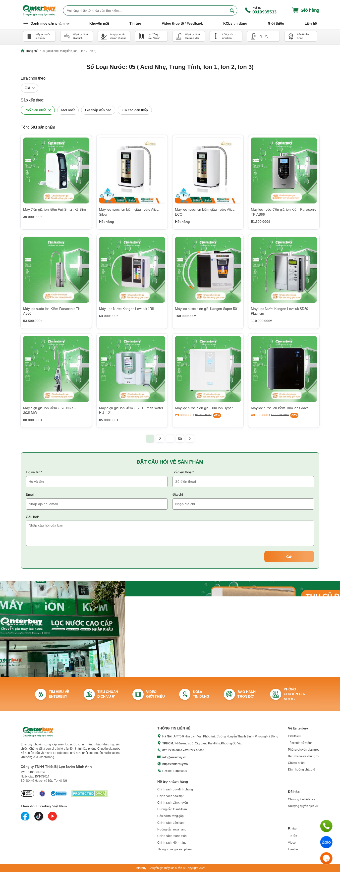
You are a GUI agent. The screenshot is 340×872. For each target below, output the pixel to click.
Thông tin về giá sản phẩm (174, 849)
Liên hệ (293, 849)
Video (292, 842)
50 (180, 439)
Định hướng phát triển (302, 769)
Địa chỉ (177, 494)
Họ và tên (34, 472)
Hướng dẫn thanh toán (172, 809)
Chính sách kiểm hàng (171, 842)
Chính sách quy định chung (175, 789)
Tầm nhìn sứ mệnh (300, 743)
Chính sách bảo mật (170, 796)
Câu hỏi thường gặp (170, 816)
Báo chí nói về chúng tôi (303, 756)
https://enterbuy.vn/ (175, 764)
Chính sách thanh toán (172, 836)
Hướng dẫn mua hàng (171, 829)
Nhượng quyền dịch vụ (303, 806)
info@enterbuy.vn (174, 757)
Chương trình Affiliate (301, 799)
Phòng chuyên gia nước (303, 749)
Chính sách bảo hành (171, 822)
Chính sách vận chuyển (172, 802)
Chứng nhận (296, 763)
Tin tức (292, 836)
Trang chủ (32, 51)
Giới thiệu (294, 736)
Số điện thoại (183, 472)
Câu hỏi (32, 517)
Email (30, 494)
